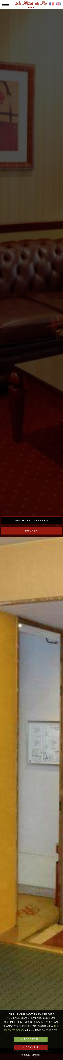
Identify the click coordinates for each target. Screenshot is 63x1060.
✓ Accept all (30, 1039)
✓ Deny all (31, 1047)
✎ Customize (30, 1054)
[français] (52, 4)
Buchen (31, 530)
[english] (58, 4)
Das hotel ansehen (31, 520)
